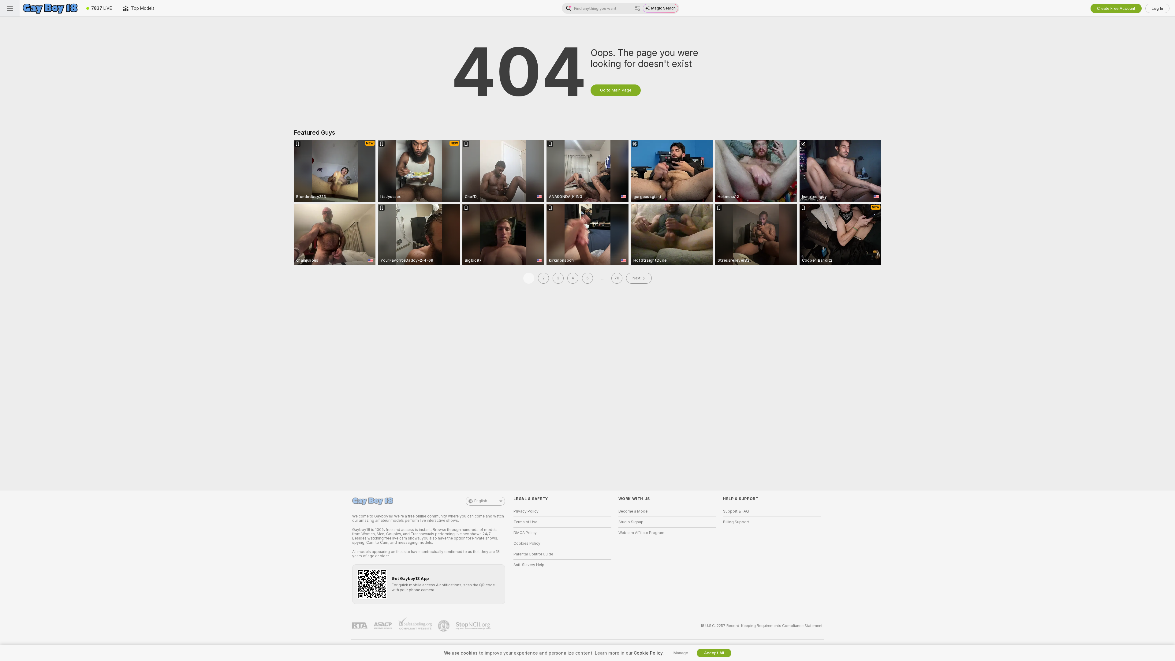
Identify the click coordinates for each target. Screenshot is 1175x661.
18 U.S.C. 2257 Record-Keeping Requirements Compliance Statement (761, 626)
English (480, 501)
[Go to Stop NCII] (474, 625)
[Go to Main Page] (50, 8)
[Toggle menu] (10, 8)
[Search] (637, 8)
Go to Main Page (615, 90)
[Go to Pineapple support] (444, 626)
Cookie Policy (648, 653)
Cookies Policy (526, 543)
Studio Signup (630, 522)
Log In (1157, 8)
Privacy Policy (526, 511)
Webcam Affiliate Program (641, 533)
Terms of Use (525, 522)
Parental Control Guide (533, 554)
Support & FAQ (736, 511)
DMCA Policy (525, 533)
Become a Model (633, 511)
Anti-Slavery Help (528, 565)
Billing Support (736, 522)
